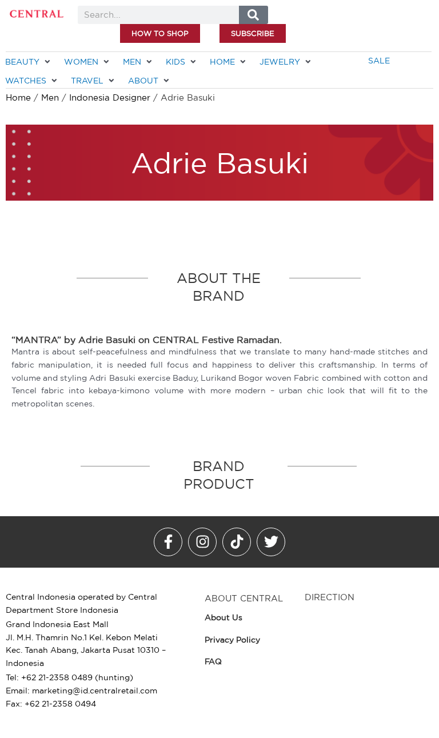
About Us (223, 617)
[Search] (253, 15)
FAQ (213, 661)
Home (18, 97)
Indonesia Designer (109, 97)
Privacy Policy (232, 639)
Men (50, 97)
